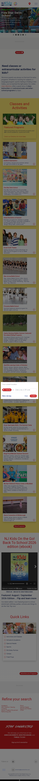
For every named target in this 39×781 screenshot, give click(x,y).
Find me (8, 389)
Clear (26, 396)
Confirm (33, 396)
